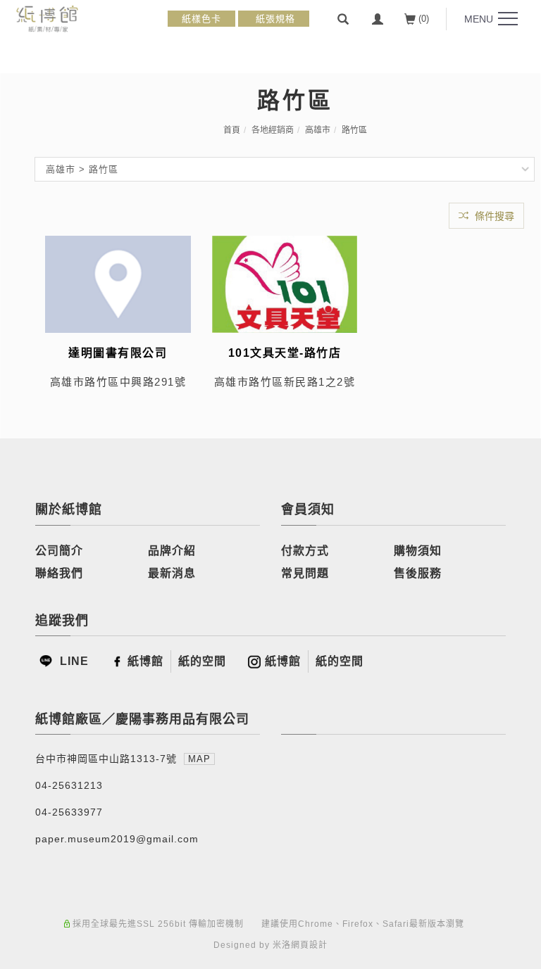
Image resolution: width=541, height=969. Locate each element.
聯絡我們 (59, 573)
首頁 (231, 130)
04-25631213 (69, 785)
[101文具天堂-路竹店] (285, 283)
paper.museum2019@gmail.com (117, 838)
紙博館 (145, 661)
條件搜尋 (493, 216)
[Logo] (47, 18)
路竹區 (354, 130)
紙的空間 (202, 661)
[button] (343, 19)
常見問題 (305, 573)
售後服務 (418, 573)
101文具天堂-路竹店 (285, 353)
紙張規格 (273, 18)
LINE (72, 661)
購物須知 (418, 551)
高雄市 (317, 130)
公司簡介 (59, 551)
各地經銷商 (272, 130)
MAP (199, 759)
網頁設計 (309, 945)
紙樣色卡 (201, 18)
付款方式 (305, 551)
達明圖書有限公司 (117, 353)
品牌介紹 (172, 551)
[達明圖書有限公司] (118, 283)
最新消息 (172, 573)
